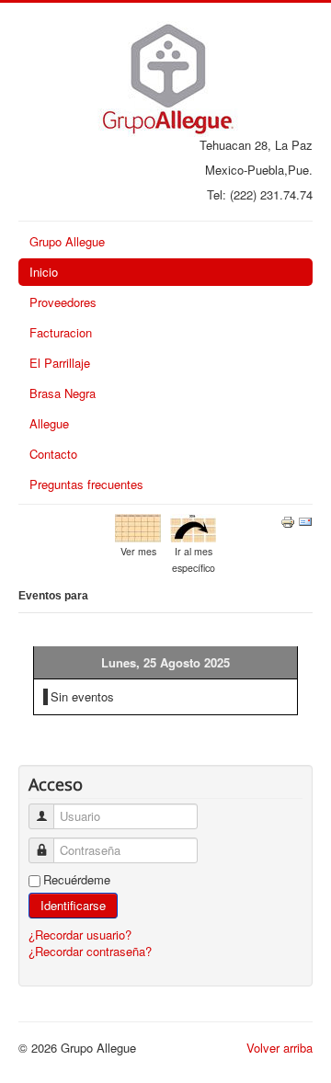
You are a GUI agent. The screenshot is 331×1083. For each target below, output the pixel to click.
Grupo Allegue (67, 241)
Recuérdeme (76, 880)
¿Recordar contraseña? (90, 951)
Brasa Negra (62, 393)
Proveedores (63, 302)
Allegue (49, 423)
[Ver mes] (138, 526)
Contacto (53, 453)
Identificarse (73, 905)
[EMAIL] (305, 520)
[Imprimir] (287, 520)
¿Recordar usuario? (80, 934)
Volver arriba (279, 1047)
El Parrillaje (59, 362)
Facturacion (60, 332)
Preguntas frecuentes (86, 484)
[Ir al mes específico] (193, 526)
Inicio (43, 271)
